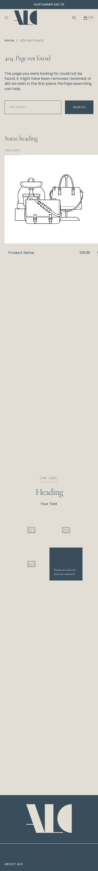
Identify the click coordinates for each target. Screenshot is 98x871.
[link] (49, 819)
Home (9, 40)
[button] (74, 18)
